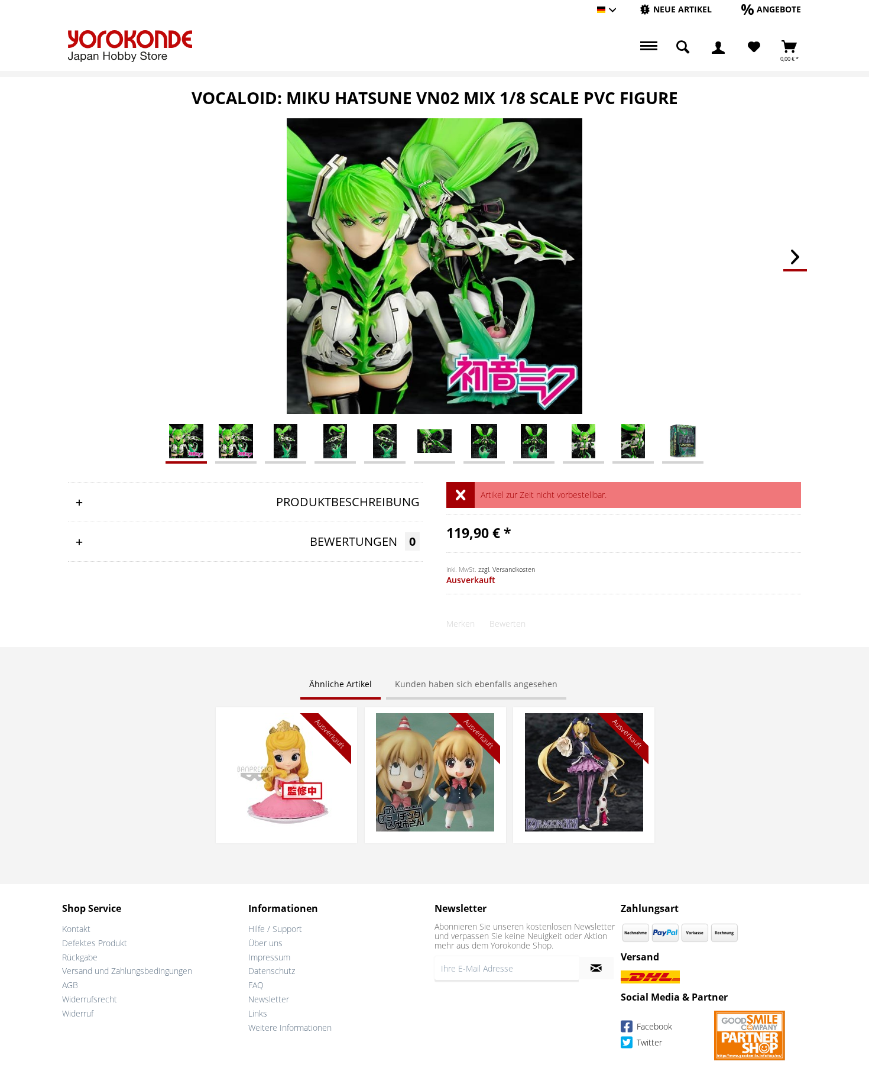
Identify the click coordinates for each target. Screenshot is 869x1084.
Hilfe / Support (275, 928)
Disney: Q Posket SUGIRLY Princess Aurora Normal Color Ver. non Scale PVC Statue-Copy (286, 731)
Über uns (265, 943)
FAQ (256, 985)
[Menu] (647, 47)
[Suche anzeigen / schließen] (683, 47)
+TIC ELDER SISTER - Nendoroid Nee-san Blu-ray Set (435, 725)
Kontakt (76, 928)
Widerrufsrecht (89, 999)
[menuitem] (676, 9)
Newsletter (268, 999)
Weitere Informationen (290, 1027)
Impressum (269, 957)
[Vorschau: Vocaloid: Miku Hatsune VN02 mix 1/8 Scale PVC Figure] (186, 440)
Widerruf (77, 1013)
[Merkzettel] (754, 47)
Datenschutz (271, 970)
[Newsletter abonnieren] (596, 968)
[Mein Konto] (718, 47)
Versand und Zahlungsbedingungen (127, 970)
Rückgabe (80, 957)
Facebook (653, 1026)
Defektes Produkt (94, 943)
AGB (70, 985)
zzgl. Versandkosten (506, 569)
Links (257, 1013)
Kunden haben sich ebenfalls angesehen (476, 684)
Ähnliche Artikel (340, 684)
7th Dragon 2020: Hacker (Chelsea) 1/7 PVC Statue (584, 725)
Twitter (648, 1042)
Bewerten (507, 623)
